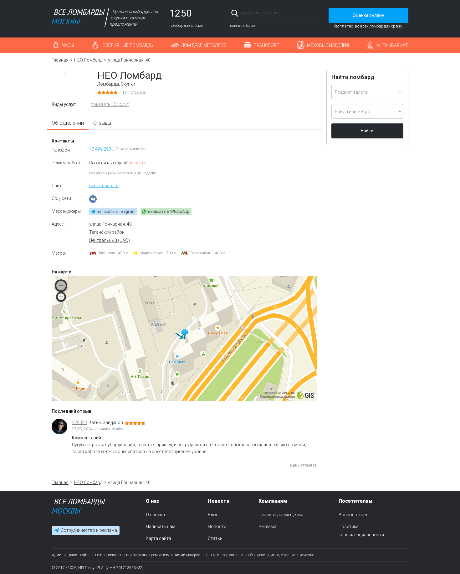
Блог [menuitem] (213, 514)
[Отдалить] (61, 297)
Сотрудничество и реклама (89, 530)
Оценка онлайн (368, 15)
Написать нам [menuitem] (160, 526)
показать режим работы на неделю (122, 173)
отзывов (134, 92)
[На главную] (78, 508)
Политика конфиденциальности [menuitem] (361, 530)
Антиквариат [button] (392, 45)
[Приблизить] (61, 285)
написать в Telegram (116, 211)
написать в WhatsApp (169, 211)
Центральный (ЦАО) (109, 240)
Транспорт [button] (266, 45)
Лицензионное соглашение (277, 396)
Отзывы (102, 123)
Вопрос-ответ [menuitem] (353, 514)
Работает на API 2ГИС (280, 393)
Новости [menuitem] (217, 526)
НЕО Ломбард (88, 59)
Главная (60, 59)
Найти (367, 130)
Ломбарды (108, 84)
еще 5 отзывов (303, 465)
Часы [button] (68, 45)
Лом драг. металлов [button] (204, 45)
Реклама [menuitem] (267, 526)
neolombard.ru (104, 185)
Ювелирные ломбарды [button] (127, 45)
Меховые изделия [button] (328, 45)
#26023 (79, 422)
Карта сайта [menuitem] (158, 538)
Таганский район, (107, 232)
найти (310, 13)
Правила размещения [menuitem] (280, 514)
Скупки (128, 84)
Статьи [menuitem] (215, 538)
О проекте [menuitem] (156, 514)
